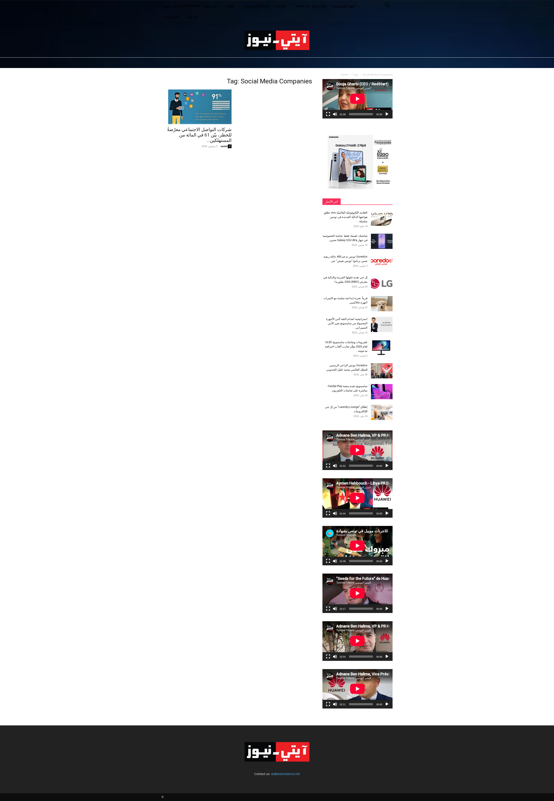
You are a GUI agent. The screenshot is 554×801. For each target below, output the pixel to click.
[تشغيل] (387, 114)
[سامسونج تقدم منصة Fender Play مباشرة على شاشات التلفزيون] (382, 391)
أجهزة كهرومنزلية (344, 6)
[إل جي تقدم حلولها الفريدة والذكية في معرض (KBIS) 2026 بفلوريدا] (382, 282)
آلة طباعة (191, 17)
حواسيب (280, 6)
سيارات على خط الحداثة (311, 6)
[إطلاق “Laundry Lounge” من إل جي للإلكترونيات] (382, 412)
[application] (357, 98)
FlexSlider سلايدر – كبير (181, 6)
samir (224, 146)
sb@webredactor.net (285, 774)
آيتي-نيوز (210, 6)
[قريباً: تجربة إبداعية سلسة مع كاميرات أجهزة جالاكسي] (382, 303)
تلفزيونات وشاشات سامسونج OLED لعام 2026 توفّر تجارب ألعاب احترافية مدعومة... (346, 346)
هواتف (230, 6)
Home (344, 74)
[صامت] (335, 114)
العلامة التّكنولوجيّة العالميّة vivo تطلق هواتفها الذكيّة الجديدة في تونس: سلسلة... (345, 217)
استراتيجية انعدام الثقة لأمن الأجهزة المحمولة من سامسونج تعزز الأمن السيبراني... (346, 323)
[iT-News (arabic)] (277, 40)
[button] (387, 6)
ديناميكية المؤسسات (256, 6)
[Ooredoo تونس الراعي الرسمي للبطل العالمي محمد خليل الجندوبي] (382, 370)
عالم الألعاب (171, 17)
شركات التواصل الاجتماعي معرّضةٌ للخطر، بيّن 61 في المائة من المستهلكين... (199, 135)
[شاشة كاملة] (328, 114)
